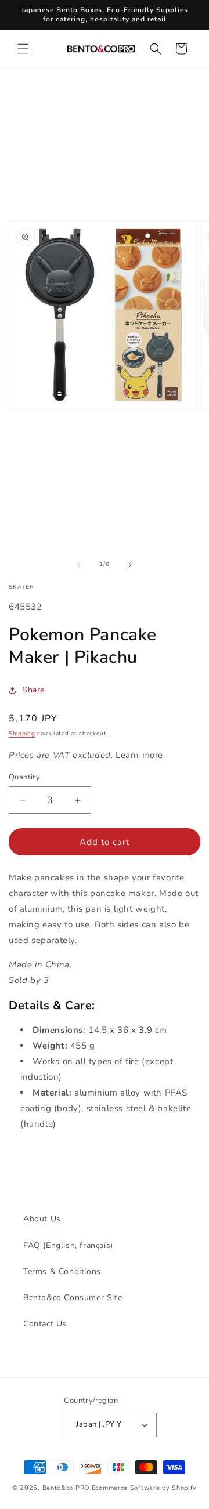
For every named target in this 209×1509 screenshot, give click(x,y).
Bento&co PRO (65, 1487)
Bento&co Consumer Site (72, 1297)
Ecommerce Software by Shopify (144, 1487)
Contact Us (45, 1323)
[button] (23, 48)
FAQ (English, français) (68, 1245)
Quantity (24, 777)
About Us (42, 1218)
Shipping (22, 734)
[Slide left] (79, 565)
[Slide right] (130, 565)
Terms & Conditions (62, 1271)
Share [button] (33, 689)
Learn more (139, 755)
